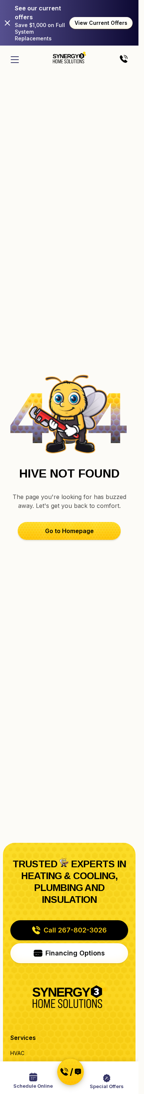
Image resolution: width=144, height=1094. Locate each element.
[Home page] (69, 57)
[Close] (7, 23)
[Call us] (123, 59)
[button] (69, 531)
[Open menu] (14, 59)
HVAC (17, 1053)
